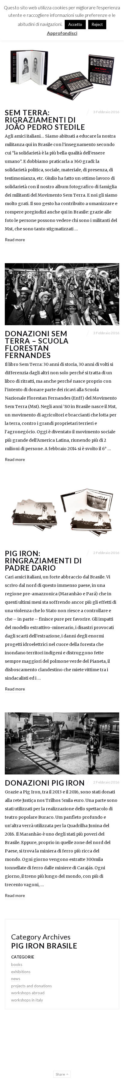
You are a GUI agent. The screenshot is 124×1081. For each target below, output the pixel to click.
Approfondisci (62, 33)
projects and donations (31, 985)
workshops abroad (28, 992)
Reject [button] (97, 24)
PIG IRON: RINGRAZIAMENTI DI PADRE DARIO (43, 560)
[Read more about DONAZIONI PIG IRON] (62, 743)
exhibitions (20, 971)
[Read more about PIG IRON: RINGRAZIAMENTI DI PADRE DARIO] (62, 514)
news (15, 978)
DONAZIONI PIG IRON (45, 782)
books (16, 964)
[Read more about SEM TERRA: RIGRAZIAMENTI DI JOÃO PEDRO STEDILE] (62, 73)
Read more (15, 239)
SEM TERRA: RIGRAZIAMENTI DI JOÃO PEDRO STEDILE (45, 119)
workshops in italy (27, 1000)
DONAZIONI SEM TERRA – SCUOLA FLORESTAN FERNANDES (37, 344)
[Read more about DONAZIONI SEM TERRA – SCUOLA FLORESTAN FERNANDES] (62, 294)
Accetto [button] (75, 24)
